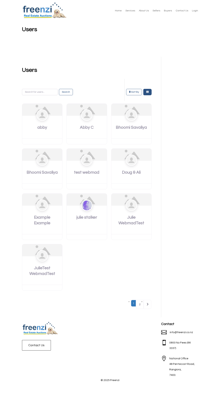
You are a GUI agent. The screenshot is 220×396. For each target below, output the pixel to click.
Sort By (135, 92)
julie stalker (86, 217)
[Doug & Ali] (131, 167)
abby (42, 127)
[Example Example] (42, 211)
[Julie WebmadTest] (131, 211)
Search (66, 92)
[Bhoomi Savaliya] (131, 122)
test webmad (86, 172)
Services (130, 10)
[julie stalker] (87, 211)
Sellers (156, 10)
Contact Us (182, 10)
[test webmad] (87, 167)
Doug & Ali (131, 172)
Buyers (168, 10)
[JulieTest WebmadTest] (42, 262)
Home (118, 10)
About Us (144, 10)
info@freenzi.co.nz (181, 332)
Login (195, 10)
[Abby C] (87, 122)
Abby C (87, 127)
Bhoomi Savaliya (131, 127)
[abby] (42, 122)
